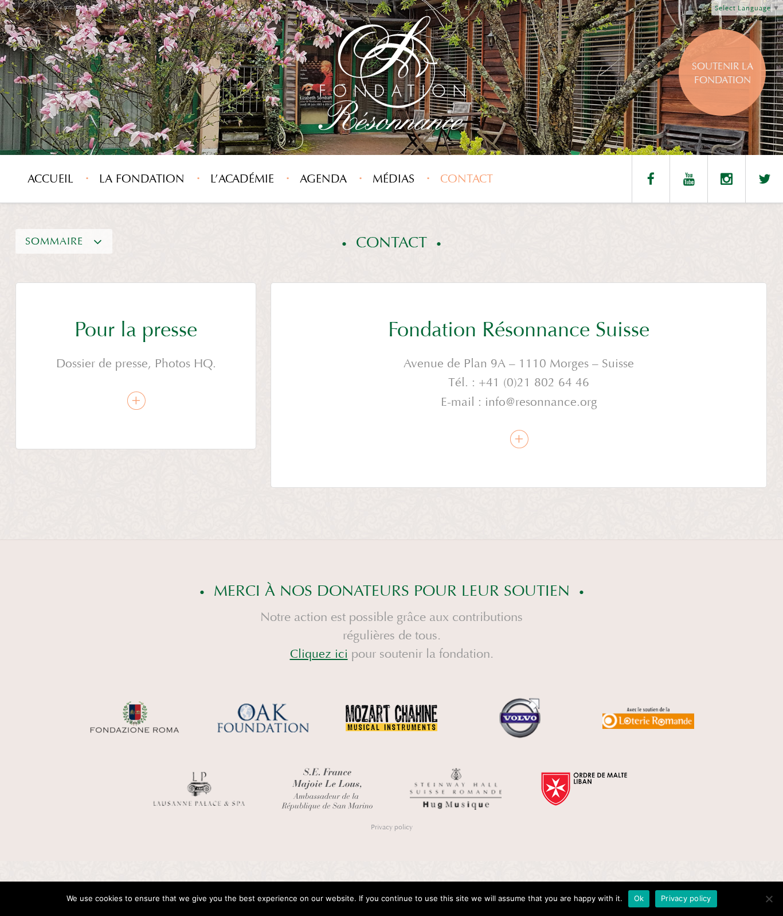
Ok (639, 898)
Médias (393, 178)
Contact (466, 178)
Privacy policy (392, 827)
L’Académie (242, 178)
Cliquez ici (319, 654)
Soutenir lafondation (722, 73)
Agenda (323, 178)
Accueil (50, 178)
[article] (135, 365)
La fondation (142, 178)
